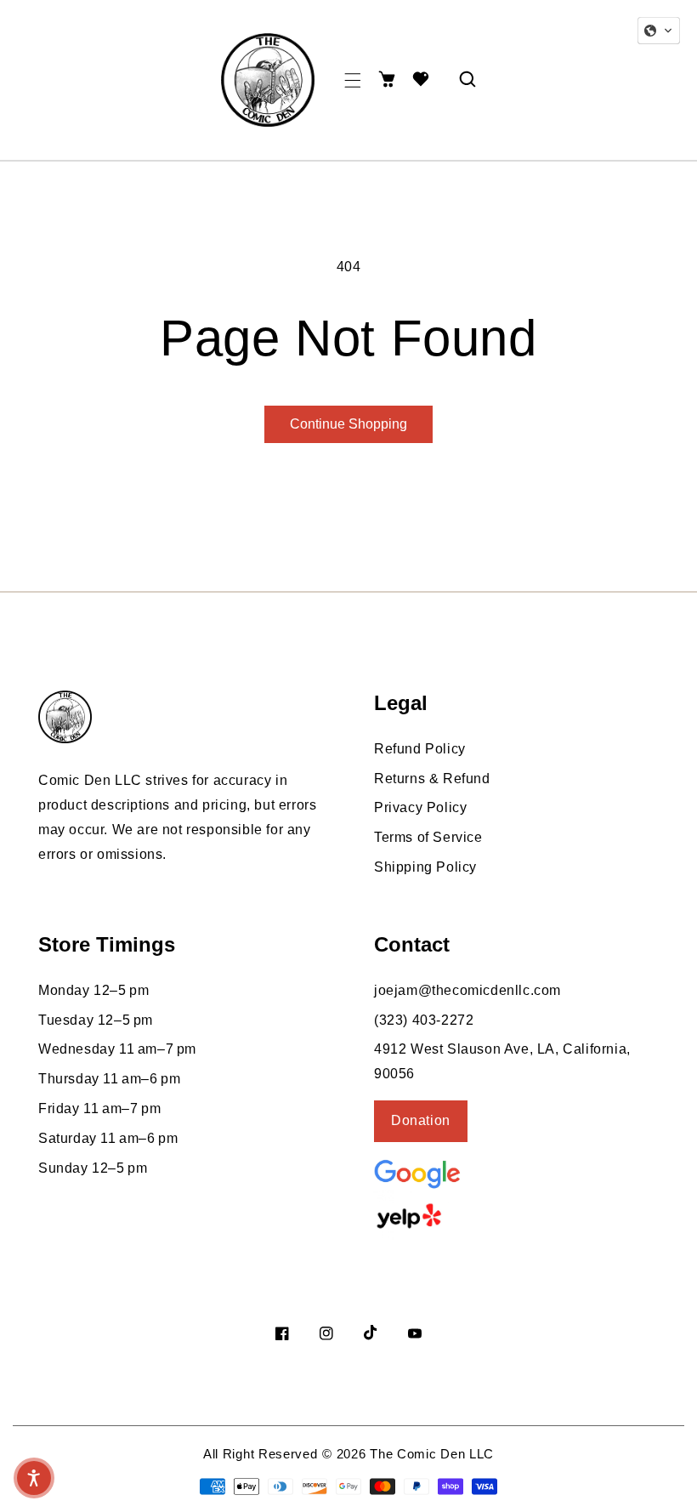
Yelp (455, 1216)
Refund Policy (420, 749)
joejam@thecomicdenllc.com (467, 990)
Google (459, 1173)
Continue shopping (348, 424)
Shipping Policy (425, 867)
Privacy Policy (420, 807)
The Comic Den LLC (432, 1454)
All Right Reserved (260, 1454)
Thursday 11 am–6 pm (109, 1078)
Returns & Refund (432, 778)
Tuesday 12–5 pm (95, 1020)
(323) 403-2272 (423, 1020)
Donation (420, 1120)
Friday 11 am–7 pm (99, 1108)
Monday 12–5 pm (93, 990)
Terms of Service (428, 837)
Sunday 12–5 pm (92, 1168)
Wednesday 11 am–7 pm (117, 1049)
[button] (352, 80)
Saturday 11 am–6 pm (108, 1138)
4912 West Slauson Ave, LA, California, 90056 (502, 1061)
